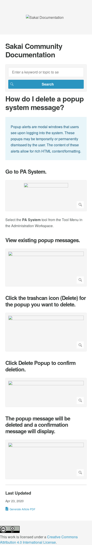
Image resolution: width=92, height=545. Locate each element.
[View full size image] (46, 195)
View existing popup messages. (42, 240)
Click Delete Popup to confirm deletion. (40, 366)
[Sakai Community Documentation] (45, 17)
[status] (46, 138)
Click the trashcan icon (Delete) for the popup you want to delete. (45, 301)
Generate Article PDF (22, 509)
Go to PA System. (25, 171)
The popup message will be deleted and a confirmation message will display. (37, 424)
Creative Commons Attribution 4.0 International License (39, 539)
